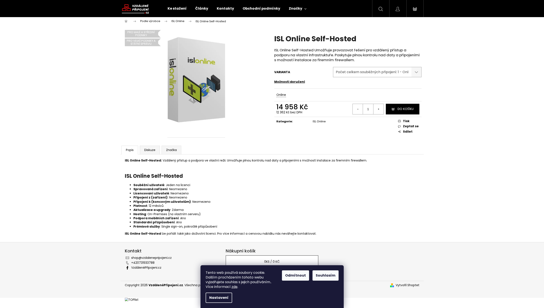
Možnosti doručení (289, 82)
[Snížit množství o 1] (358, 109)
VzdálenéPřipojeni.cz (146, 267)
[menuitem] (177, 8)
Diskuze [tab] (149, 150)
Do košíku (406, 109)
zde (234, 286)
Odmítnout (295, 275)
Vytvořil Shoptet (407, 285)
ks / (272, 261)
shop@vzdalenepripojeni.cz (151, 258)
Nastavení (219, 297)
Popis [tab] (130, 150)
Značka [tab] (171, 150)
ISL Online (319, 121)
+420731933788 (143, 263)
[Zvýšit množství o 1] (378, 109)
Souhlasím (325, 275)
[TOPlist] (132, 300)
